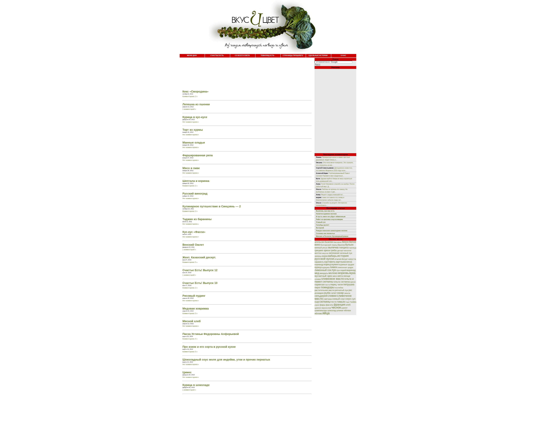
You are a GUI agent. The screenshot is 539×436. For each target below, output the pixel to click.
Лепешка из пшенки (196, 104)
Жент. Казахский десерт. (199, 257)
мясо (335, 276)
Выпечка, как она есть (325, 211)
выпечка (333, 247)
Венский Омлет (193, 244)
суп (353, 299)
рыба (327, 292)
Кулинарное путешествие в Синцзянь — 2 (211, 206)
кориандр (319, 264)
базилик (329, 242)
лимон (333, 267)
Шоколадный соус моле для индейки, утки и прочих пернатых (226, 359)
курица (318, 267)
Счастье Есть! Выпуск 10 (199, 282)
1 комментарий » (189, 109)
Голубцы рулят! (322, 225)
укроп (317, 305)
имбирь (332, 255)
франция (339, 304)
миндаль (324, 273)
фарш (322, 305)
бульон (349, 244)
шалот (344, 308)
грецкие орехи (322, 250)
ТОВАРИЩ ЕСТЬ (267, 56)
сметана (328, 299)
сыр (317, 301)
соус (348, 298)
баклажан (337, 242)
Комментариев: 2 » (189, 96)
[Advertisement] (244, 71)
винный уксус (321, 248)
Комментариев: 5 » (189, 262)
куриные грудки (346, 264)
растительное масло (324, 290)
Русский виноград (194, 193)
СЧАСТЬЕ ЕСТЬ (217, 56)
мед (317, 273)
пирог (317, 287)
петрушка (348, 284)
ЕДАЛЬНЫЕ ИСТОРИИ (318, 56)
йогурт (345, 259)
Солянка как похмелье (325, 233)
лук (334, 270)
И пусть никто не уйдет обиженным (330, 217)
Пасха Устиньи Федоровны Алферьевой (210, 334)
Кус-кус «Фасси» (193, 231)
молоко (333, 273)
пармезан (320, 284)
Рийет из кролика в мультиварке (329, 219)
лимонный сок (323, 270)
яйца (326, 313)
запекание (334, 253)
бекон (345, 241)
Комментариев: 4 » (189, 339)
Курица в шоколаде (196, 385)
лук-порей (341, 270)
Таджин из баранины (197, 219)
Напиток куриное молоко (326, 214)
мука (352, 273)
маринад (351, 270)
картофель (329, 262)
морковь (343, 273)
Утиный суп (321, 222)
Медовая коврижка (195, 308)
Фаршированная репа (197, 155)
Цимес (186, 372)
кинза (349, 261)
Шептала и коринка (195, 180)
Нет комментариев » (190, 122)
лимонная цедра (345, 267)
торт (348, 302)
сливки (331, 295)
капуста (352, 259)
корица (328, 264)
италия (337, 259)
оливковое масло (332, 278)
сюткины (325, 301)
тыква (353, 302)
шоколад (331, 310)
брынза (341, 245)
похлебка (339, 288)
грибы (334, 250)
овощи (346, 276)
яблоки (347, 310)
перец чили (336, 284)
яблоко (318, 313)
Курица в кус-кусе (194, 117)
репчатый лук (341, 290)
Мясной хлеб (191, 321)
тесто (334, 302)
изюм (324, 256)
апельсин (319, 242)
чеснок (336, 307)
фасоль (329, 305)
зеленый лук (346, 253)
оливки (318, 279)
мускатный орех (323, 276)
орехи (353, 282)
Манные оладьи (193, 142)
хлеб (348, 304)
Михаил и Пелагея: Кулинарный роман (332, 236)
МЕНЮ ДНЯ (192, 56)
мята (340, 276)
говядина (344, 247)
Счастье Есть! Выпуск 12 (199, 270)
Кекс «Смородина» (195, 91)
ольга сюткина (342, 281)
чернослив (326, 308)
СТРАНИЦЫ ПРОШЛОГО (293, 56)
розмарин (319, 293)
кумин (335, 264)
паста (327, 285)
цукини (318, 308)
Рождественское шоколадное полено (331, 231)
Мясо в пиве (191, 168)
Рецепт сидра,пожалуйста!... (332, 195)
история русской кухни (332, 257)
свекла (347, 293)
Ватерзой (320, 228)
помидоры (327, 287)
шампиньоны (321, 310)
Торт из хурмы (192, 129)
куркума (325, 267)
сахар (340, 293)
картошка (341, 261)
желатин (347, 250)
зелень (318, 256)
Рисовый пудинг (193, 295)
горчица (352, 248)
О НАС (343, 56)
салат (333, 293)
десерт (340, 250)
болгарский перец (329, 245)
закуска (325, 253)
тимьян (341, 301)
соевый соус (338, 299)
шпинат (340, 310)
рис (350, 290)
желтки (318, 253)
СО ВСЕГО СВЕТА (242, 56)
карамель (319, 262)
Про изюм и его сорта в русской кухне (209, 346)
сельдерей (321, 295)
